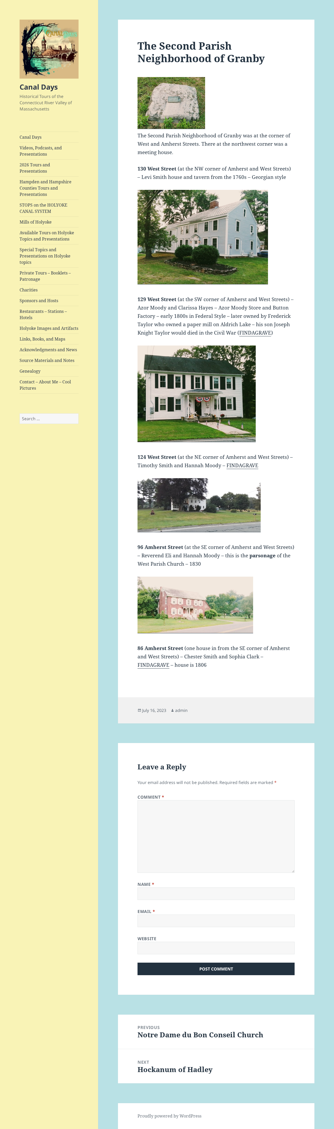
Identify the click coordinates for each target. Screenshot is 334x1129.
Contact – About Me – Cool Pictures (45, 385)
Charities (29, 290)
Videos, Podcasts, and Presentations (41, 151)
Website (147, 938)
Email (146, 911)
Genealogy (30, 371)
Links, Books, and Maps (42, 339)
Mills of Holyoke (36, 222)
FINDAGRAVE (255, 332)
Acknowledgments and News (48, 350)
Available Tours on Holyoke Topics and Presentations (47, 236)
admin (181, 710)
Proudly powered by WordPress (169, 1116)
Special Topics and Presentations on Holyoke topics (45, 256)
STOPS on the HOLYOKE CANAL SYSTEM (43, 208)
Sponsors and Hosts (39, 300)
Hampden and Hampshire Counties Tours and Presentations (45, 188)
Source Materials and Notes (47, 360)
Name (146, 884)
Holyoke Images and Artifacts (49, 328)
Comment (151, 797)
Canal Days (39, 87)
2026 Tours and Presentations (35, 168)
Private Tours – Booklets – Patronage (45, 276)
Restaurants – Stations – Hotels (43, 314)
